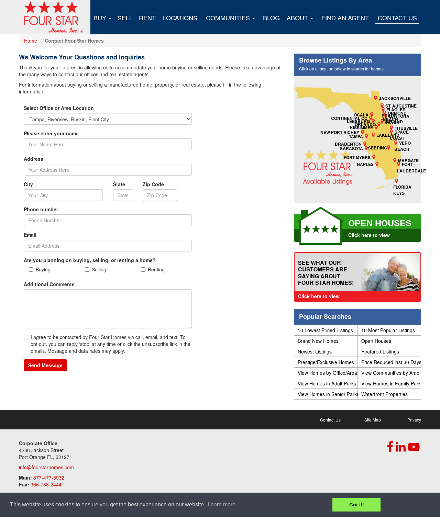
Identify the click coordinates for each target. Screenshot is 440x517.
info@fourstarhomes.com (46, 467)
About (298, 17)
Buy (101, 17)
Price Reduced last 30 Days (391, 362)
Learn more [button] (221, 504)
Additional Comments (49, 284)
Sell (125, 17)
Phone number (41, 209)
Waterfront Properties (384, 394)
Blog (271, 17)
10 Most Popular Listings (388, 330)
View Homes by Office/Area (327, 372)
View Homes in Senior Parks (328, 394)
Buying (43, 269)
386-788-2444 (46, 484)
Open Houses (376, 340)
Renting (156, 269)
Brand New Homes (318, 340)
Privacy (414, 420)
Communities (229, 17)
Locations (180, 17)
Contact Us (397, 17)
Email (30, 234)
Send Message (45, 365)
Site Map (372, 420)
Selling (99, 269)
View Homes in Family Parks (391, 383)
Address (33, 158)
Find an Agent (345, 17)
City (28, 184)
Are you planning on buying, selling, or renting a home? (90, 260)
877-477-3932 (48, 477)
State (119, 184)
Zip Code (153, 184)
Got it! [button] (356, 504)
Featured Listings (380, 351)
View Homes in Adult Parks (327, 383)
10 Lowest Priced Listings (325, 330)
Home (30, 40)
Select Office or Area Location (59, 107)
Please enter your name (51, 133)
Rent (147, 17)
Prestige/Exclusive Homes (326, 362)
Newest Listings (315, 351)
